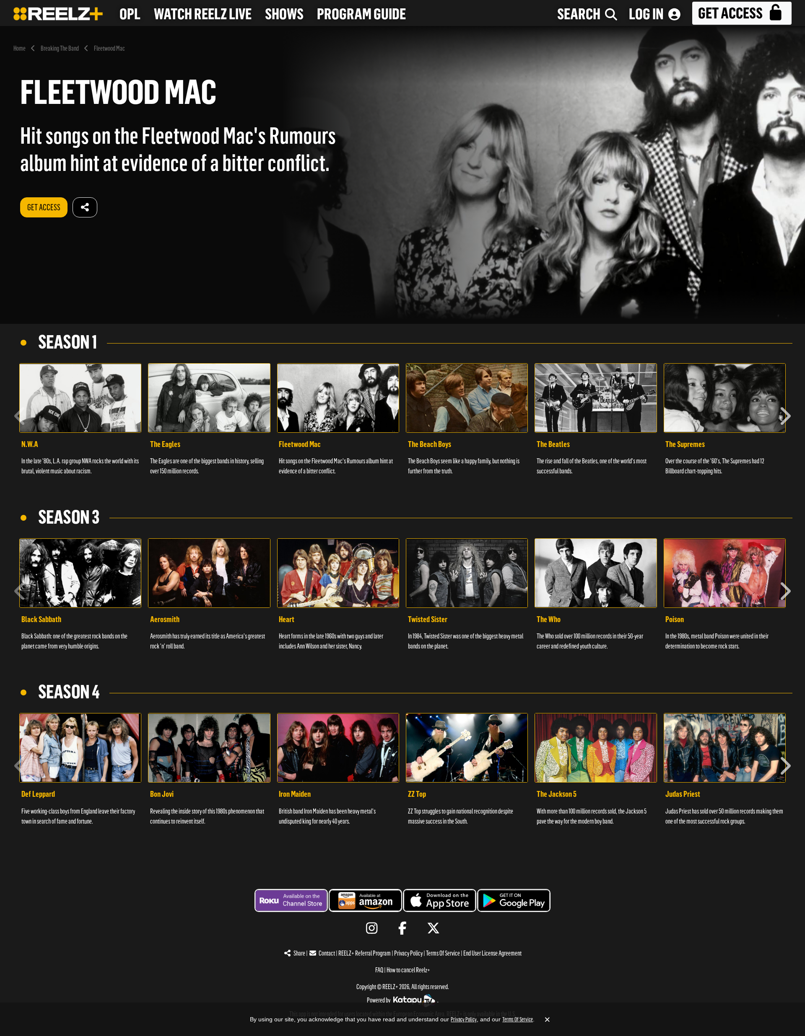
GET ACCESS (43, 207)
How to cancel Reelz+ (408, 970)
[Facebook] (403, 928)
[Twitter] (433, 928)
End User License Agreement (492, 953)
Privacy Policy (408, 953)
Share (299, 953)
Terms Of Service (443, 953)
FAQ (379, 970)
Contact (327, 953)
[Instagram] (372, 928)
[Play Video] (80, 398)
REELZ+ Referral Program (364, 953)
